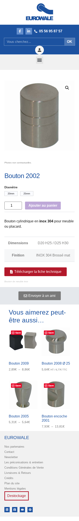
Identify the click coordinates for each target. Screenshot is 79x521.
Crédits (8, 478)
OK (69, 41)
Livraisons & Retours (17, 472)
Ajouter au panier (43, 205)
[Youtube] (22, 509)
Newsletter (11, 457)
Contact (9, 451)
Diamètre (11, 187)
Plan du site (12, 483)
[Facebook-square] (14, 509)
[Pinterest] (30, 509)
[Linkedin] (7, 509)
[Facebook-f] (20, 31)
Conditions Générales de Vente (24, 467)
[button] (39, 60)
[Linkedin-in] (28, 31)
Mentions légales (15, 488)
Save (18, 332)
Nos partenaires (14, 446)
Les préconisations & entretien (23, 462)
